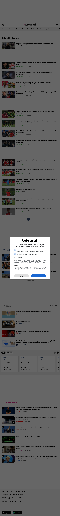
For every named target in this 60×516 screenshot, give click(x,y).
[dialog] (30, 258)
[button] (30, 258)
